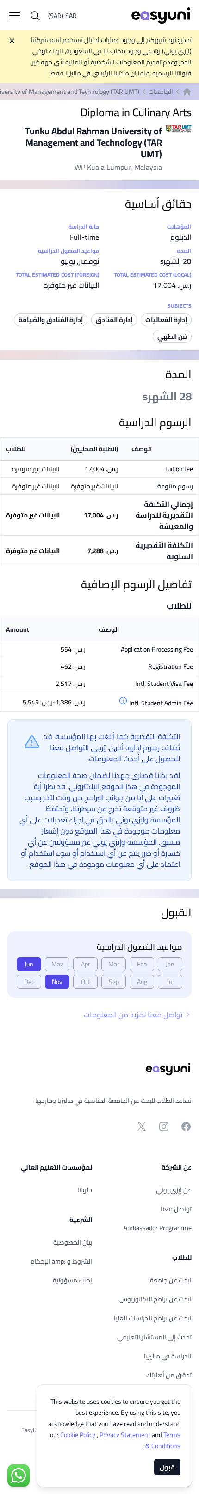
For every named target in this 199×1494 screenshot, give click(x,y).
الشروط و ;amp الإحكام (61, 1261)
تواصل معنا (176, 1209)
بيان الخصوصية (72, 1242)
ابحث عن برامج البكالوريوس (155, 1299)
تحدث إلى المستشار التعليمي (154, 1337)
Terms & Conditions (162, 1440)
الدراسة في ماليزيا (168, 1356)
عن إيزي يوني (174, 1190)
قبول (167, 1467)
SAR (62, 15)
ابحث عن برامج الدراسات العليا (153, 1318)
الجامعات (161, 91)
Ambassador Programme (158, 1228)
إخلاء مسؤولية (72, 1280)
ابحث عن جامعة (171, 1280)
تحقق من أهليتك (169, 1375)
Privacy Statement (126, 1435)
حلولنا (84, 1190)
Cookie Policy (78, 1435)
